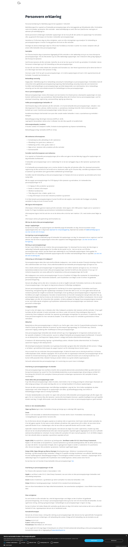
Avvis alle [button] (113, 540)
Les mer (25, 540)
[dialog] (64, 540)
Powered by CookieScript (121, 546)
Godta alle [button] (94, 540)
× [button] (126, 535)
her (73, 461)
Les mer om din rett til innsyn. (35, 232)
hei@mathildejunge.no (92, 230)
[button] (43, 545)
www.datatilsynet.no (58, 530)
